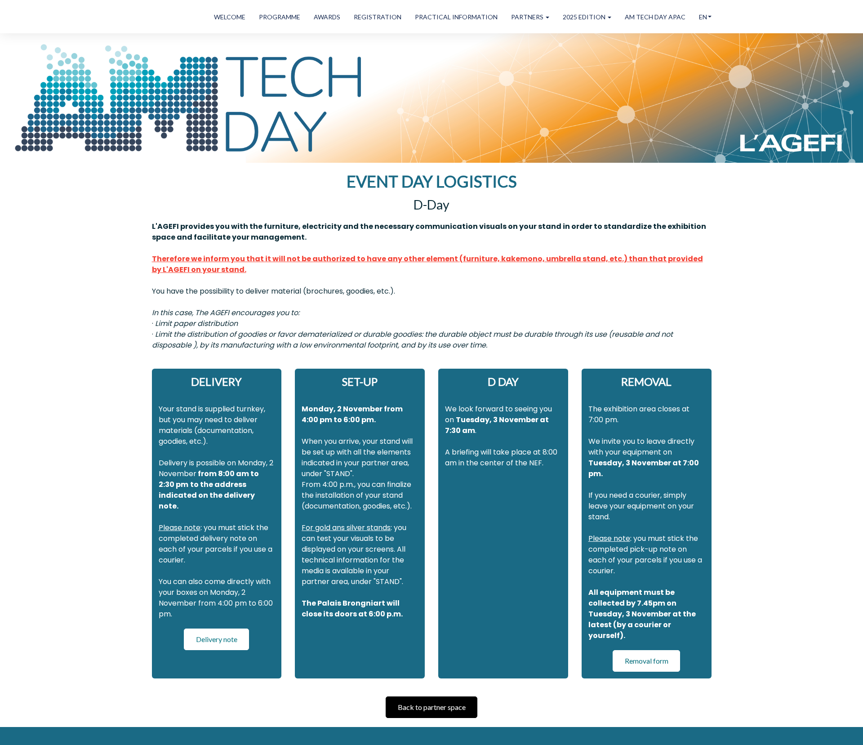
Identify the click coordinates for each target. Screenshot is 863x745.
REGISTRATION (377, 17)
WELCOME (229, 17)
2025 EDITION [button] (585, 17)
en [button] (703, 17)
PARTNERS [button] (528, 17)
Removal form (646, 660)
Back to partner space (432, 707)
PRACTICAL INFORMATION (456, 17)
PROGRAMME (279, 17)
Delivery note (216, 639)
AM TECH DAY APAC (655, 17)
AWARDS (327, 17)
